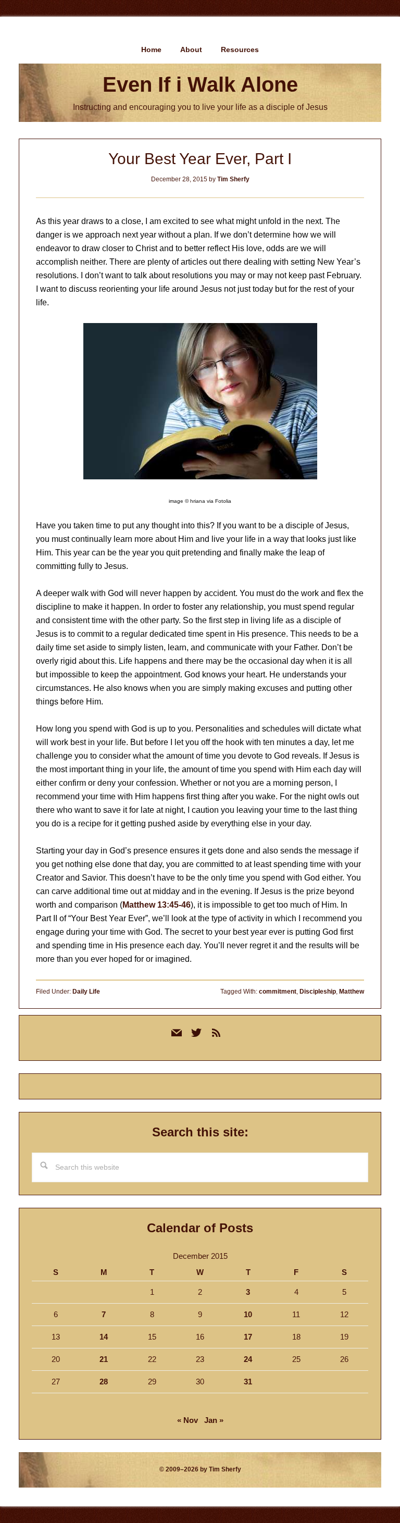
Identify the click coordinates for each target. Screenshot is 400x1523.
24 (248, 1359)
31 (248, 1381)
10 (248, 1314)
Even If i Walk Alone (200, 84)
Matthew (351, 991)
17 (248, 1336)
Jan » (213, 1420)
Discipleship (317, 991)
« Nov (187, 1420)
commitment (277, 991)
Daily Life (86, 991)
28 (103, 1381)
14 (103, 1336)
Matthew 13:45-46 (156, 904)
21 (103, 1359)
